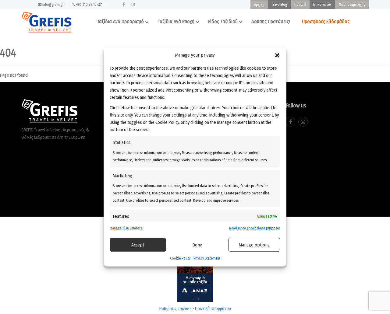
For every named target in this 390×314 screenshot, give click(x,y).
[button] (277, 55)
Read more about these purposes (254, 228)
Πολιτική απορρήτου (213, 308)
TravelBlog (279, 4)
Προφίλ (300, 4)
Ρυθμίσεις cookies (175, 308)
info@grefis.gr (52, 4)
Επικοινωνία (322, 4)
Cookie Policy (180, 258)
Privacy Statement (206, 258)
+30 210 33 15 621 (88, 4)
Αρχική (259, 4)
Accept (137, 245)
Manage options (254, 245)
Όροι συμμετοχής (352, 4)
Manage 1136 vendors (126, 228)
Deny (197, 245)
